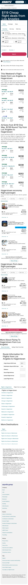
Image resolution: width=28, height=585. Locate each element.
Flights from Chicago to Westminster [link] (9, 438)
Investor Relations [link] (5, 501)
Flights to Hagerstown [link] (9, 5)
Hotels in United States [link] (6, 514)
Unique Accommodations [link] (7, 532)
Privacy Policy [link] (5, 540)
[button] (14, 217)
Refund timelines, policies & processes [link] (10, 565)
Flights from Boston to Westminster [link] (9, 435)
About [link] (3, 489)
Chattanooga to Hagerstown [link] (8, 406)
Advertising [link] (4, 508)
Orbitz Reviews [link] (5, 525)
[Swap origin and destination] (25, 35)
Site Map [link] (4, 503)
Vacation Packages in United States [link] (9, 523)
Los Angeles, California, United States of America (16, 33)
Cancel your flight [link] (5, 562)
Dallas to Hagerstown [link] (6, 403)
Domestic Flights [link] (5, 521)
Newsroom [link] (4, 499)
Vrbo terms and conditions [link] (7, 547)
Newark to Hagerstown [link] (6, 409)
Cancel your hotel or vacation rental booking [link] (11, 560)
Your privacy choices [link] (6, 552)
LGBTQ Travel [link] (5, 530)
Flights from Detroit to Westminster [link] (9, 444)
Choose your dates (14, 330)
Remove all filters (4, 201)
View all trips (14, 261)
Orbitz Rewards (6, 61)
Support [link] (3, 558)
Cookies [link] (4, 543)
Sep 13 (6, 42)
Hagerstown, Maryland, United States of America (16, 38)
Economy (11, 50)
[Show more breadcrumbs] (2, 5)
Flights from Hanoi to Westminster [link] (9, 433)
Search (14, 54)
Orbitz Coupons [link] (5, 527)
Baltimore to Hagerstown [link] (7, 420)
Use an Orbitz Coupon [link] (6, 567)
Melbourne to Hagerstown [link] (7, 411)
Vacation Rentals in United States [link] (9, 516)
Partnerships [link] (4, 496)
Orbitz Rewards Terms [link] (6, 549)
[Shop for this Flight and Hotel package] (14, 209)
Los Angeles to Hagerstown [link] (7, 414)
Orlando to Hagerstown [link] (6, 395)
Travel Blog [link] (4, 534)
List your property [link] (5, 494)
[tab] (4, 24)
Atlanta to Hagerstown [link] (6, 398)
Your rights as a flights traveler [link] (8, 569)
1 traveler (3, 50)
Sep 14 (19, 42)
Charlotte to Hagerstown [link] (7, 392)
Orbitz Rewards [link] (5, 506)
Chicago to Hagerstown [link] (6, 400)
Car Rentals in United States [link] (8, 518)
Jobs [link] (3, 492)
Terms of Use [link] (5, 545)
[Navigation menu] (25, 2)
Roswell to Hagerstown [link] (6, 417)
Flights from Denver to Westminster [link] (9, 441)
